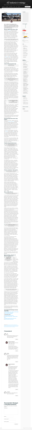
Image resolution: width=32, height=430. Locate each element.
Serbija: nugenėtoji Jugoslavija (8, 313)
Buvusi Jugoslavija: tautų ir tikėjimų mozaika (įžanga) (11, 311)
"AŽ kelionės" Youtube (25, 97)
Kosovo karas (9, 326)
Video (14, 6)
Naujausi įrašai (4, 8)
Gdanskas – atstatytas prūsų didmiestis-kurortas (25, 64)
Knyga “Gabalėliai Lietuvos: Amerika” (25, 53)
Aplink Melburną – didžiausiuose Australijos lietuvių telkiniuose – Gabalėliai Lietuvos (25, 79)
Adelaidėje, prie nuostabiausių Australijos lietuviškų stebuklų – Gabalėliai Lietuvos (25, 84)
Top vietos (7, 6)
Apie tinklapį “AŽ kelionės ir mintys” (25, 46)
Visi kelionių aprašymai (24, 57)
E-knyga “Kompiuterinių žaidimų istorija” (25, 48)
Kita (16, 6)
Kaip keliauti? (11, 6)
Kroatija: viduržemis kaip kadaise (9, 312)
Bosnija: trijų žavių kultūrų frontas (9, 319)
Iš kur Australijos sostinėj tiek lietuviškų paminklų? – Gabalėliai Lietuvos (25, 88)
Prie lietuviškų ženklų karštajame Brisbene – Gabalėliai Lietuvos (25, 76)
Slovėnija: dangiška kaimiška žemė (9, 315)
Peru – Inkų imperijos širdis (25, 61)
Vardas (5, 416)
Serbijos (10, 30)
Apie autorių (24, 45)
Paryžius (13, 121)
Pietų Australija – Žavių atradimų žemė (25, 86)
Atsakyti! (17, 339)
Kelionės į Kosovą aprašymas (7, 325)
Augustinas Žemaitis (8, 19)
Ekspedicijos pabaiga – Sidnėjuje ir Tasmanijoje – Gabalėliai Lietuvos (25, 72)
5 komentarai (15, 19)
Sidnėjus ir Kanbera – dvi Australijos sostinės (25, 74)
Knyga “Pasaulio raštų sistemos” (25, 55)
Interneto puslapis (6, 421)
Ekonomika (9, 324)
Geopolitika (11, 324)
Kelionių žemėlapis (12, 8)
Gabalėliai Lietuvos (25, 100)
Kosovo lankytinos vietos (13, 326)
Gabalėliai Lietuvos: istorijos (25, 102)
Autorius (19, 6)
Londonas (9, 121)
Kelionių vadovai (8, 8)
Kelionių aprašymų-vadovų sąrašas (25, 50)
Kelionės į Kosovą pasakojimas (13, 325)
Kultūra (17, 326)
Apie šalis (3, 6)
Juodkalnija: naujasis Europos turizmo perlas (10, 318)
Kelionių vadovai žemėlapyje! (25, 52)
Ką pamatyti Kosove (15, 324)
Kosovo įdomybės (6, 326)
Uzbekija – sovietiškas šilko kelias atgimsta (25, 67)
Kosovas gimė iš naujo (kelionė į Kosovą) (11, 17)
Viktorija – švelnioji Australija (25, 81)
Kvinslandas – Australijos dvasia (25, 77)
